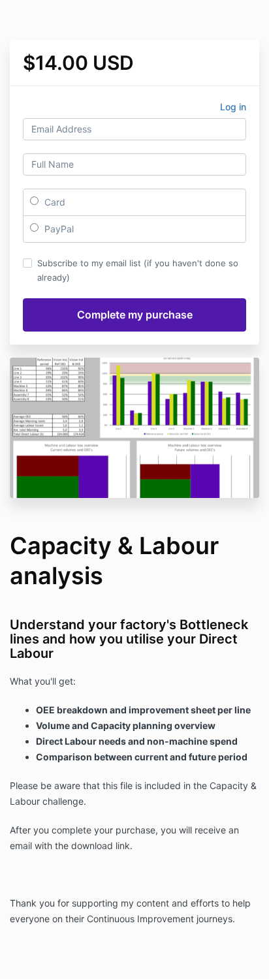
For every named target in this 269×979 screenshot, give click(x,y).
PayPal (58, 228)
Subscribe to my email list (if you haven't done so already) (137, 270)
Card (53, 202)
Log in (233, 106)
